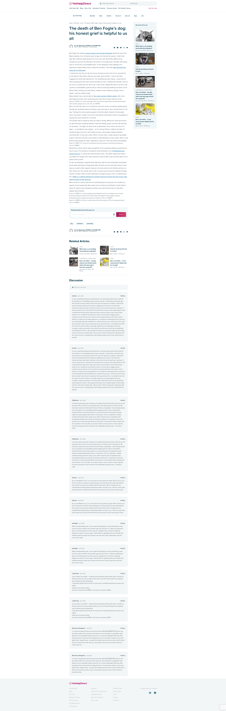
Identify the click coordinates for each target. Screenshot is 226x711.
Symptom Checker (99, 8)
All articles (92, 16)
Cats (142, 16)
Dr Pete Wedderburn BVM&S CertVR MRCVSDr (87, 45)
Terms (115, 694)
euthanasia (80, 223)
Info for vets (153, 8)
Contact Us (116, 700)
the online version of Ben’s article (105, 96)
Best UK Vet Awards (97, 697)
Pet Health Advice (74, 703)
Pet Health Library (124, 8)
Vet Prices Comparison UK (99, 691)
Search (121, 214)
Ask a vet (127, 16)
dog (72, 223)
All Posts (76, 23)
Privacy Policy (117, 691)
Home (71, 23)
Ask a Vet (88, 8)
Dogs (135, 16)
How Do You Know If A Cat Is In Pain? (118, 250)
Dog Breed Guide (96, 694)
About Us (94, 688)
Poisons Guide (112, 8)
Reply (123, 296)
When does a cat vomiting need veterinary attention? (87, 250)
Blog (81, 8)
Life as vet (118, 16)
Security (115, 697)
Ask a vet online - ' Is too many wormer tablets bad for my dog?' (118, 263)
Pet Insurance (73, 706)
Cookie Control (117, 688)
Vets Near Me (74, 8)
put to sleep (90, 223)
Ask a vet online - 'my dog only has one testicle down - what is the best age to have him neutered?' (88, 264)
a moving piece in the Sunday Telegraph (98, 53)
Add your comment (80, 287)
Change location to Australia (148, 688)
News (100, 16)
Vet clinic (109, 16)
